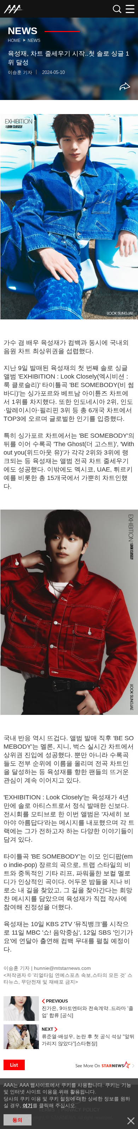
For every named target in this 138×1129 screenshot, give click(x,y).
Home (14, 40)
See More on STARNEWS (105, 1065)
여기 (28, 1105)
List (14, 1065)
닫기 (130, 1120)
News (34, 40)
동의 (17, 1120)
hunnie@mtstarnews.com (62, 968)
